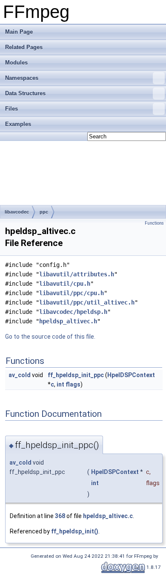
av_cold (20, 375)
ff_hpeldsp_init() (74, 531)
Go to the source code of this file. (50, 336)
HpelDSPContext (131, 375)
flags (73, 384)
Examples (18, 124)
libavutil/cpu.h (64, 283)
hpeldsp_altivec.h (68, 321)
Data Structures (25, 93)
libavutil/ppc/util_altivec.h (87, 302)
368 (60, 515)
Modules (16, 62)
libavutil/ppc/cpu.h (71, 293)
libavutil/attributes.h (76, 274)
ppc (44, 211)
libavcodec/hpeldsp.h (73, 311)
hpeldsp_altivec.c (108, 515)
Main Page (19, 32)
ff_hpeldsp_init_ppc (76, 375)
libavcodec (17, 211)
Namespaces (21, 78)
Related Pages (24, 47)
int (60, 384)
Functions (154, 223)
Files (11, 108)
